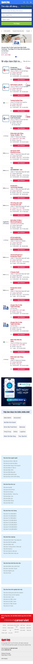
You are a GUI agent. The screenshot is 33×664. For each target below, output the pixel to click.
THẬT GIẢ (29, 630)
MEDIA (4, 625)
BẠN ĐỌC (28, 628)
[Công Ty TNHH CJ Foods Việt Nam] (6, 70)
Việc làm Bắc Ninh (8, 503)
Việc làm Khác (7, 573)
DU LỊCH (10, 633)
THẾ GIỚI (4, 630)
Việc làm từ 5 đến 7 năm (9, 601)
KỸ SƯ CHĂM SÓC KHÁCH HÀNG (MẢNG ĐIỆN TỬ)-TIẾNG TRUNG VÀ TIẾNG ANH (16, 238)
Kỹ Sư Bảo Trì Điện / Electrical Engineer (16, 221)
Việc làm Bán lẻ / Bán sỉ (9, 467)
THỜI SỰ (4, 628)
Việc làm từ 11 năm (8, 606)
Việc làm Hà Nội (7, 487)
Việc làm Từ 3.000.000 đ (9, 513)
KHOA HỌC (22, 628)
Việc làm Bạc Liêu (8, 496)
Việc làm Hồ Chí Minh (9, 489)
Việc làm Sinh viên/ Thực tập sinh (12, 540)
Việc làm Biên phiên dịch (10, 474)
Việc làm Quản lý (7, 549)
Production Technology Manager (16, 186)
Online (15, 431)
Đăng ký (23, 6)
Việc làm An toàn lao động (10, 463)
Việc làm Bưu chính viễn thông (11, 476)
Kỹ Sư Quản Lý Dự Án (16, 84)
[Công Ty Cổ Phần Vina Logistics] (6, 103)
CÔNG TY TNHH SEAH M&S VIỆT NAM (19, 154)
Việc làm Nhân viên (8, 544)
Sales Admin (7, 417)
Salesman (22, 427)
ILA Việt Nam (13, 308)
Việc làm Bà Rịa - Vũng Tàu (10, 494)
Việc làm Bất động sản (9, 472)
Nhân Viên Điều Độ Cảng (16, 340)
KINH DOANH (10, 625)
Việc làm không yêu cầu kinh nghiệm (13, 592)
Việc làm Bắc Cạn (8, 498)
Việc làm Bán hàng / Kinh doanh (11, 465)
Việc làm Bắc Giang (8, 500)
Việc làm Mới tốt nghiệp (9, 542)
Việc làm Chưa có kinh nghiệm (11, 595)
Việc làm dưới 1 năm (8, 597)
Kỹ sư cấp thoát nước (10, 427)
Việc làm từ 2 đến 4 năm (9, 599)
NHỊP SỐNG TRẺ (16, 626)
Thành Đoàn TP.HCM (6, 655)
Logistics (22, 431)
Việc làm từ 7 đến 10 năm (9, 603)
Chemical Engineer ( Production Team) (16, 255)
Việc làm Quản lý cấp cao (10, 551)
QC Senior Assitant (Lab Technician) (16, 116)
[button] (27, 2)
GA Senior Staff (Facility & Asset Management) (15, 151)
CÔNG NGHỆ (10, 628)
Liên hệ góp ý (4, 658)
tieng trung (7, 431)
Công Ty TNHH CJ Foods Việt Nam (19, 71)
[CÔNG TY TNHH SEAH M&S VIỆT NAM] (6, 153)
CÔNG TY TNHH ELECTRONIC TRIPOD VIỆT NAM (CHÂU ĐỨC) (18, 137)
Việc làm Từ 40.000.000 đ (10, 529)
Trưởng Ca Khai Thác (16, 100)
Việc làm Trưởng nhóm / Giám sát (12, 546)
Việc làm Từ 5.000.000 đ (9, 516)
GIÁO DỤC (28, 625)
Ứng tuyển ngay (21, 79)
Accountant (17, 417)
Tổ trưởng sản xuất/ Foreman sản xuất (16, 203)
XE (10, 630)
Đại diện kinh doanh (10, 422)
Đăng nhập (29, 6)
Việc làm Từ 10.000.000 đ (10, 520)
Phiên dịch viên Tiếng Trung (16, 357)
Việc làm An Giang (8, 492)
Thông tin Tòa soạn (5, 653)
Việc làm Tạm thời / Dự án (10, 568)
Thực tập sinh (22, 436)
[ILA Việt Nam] (6, 307)
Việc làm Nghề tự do (8, 570)
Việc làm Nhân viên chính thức (11, 566)
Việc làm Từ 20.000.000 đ (10, 524)
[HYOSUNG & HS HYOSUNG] (6, 222)
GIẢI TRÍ (16, 632)
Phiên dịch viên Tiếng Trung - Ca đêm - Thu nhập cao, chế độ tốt (16, 134)
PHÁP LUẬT (4, 633)
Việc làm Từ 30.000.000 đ (10, 527)
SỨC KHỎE (22, 630)
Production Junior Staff (15, 288)
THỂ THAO (22, 625)
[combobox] (16, 11)
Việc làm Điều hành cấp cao (10, 553)
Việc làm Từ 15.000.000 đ (10, 522)
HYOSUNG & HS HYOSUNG (17, 223)
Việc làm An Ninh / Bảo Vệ (10, 461)
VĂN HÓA (16, 629)
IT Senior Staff (14, 272)
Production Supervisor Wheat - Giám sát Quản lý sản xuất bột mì (16, 68)
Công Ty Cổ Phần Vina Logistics (18, 102)
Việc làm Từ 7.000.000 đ (9, 518)
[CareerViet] (21, 620)
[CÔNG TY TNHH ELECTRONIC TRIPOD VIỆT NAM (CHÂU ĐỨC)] (6, 136)
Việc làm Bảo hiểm (8, 470)
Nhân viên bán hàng (10, 436)
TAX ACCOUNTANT (16, 168)
